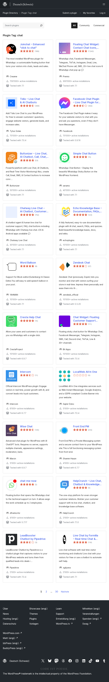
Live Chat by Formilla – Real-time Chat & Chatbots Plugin (85, 537)
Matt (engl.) (10, 638)
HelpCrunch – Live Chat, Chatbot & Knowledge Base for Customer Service (87, 482)
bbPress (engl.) (12, 643)
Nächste (65, 591)
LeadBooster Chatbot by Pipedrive (33, 537)
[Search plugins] (41, 25)
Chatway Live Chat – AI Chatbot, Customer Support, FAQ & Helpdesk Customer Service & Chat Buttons (34, 210)
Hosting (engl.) (10, 618)
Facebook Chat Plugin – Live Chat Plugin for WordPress (86, 100)
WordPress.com (12, 633)
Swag (86, 623)
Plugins (33, 618)
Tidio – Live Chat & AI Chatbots (30, 100)
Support (60, 613)
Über (5, 608)
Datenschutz (9, 623)
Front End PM (81, 426)
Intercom (25, 371)
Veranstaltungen (90, 613)
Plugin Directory (10, 13)
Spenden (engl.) (92, 618)
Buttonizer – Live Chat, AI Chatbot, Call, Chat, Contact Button (33, 155)
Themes (33, 613)
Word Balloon (28, 262)
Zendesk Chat (81, 262)
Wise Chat (26, 426)
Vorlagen (33, 623)
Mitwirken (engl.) (91, 608)
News (6, 613)
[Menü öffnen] (104, 4)
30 (56, 591)
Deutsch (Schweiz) (19, 661)
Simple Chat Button (84, 153)
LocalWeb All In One (85, 371)
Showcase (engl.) (38, 608)
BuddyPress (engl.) (14, 648)
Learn (59, 608)
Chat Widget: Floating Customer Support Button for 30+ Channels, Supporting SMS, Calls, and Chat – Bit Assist (86, 319)
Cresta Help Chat (30, 317)
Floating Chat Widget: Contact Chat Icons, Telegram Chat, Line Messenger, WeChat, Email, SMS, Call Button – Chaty (87, 46)
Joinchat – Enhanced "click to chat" (32, 46)
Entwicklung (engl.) (66, 618)
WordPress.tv (64, 623)
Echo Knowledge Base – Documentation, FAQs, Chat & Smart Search (87, 210)
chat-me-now (28, 480)
